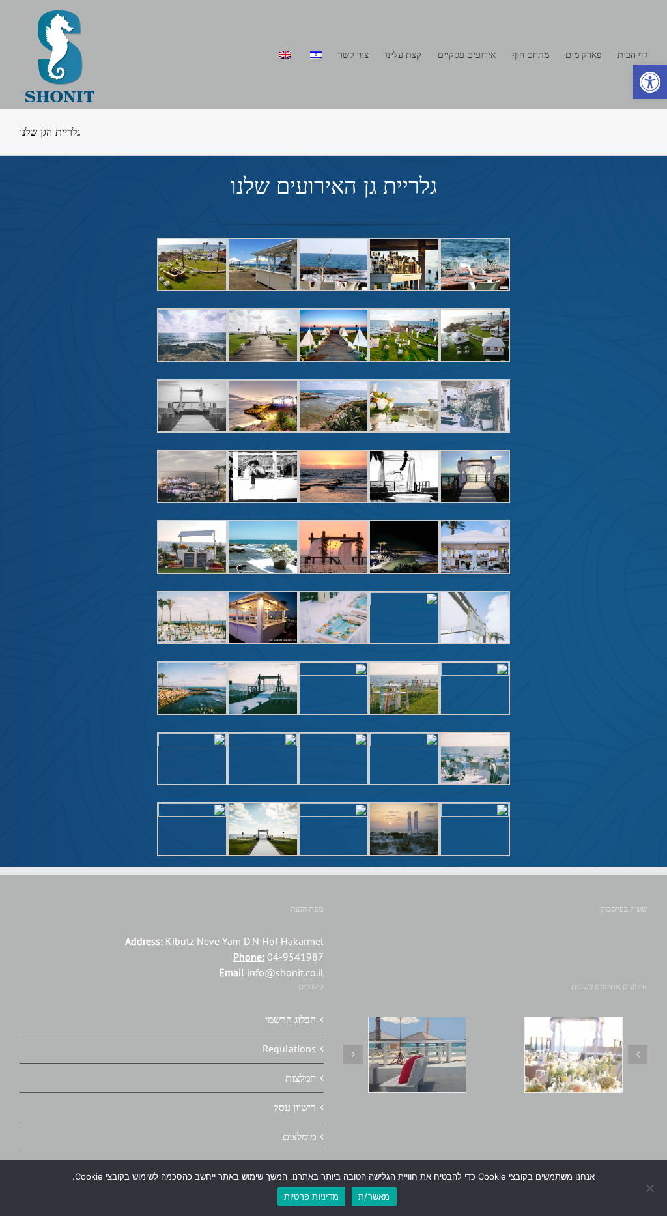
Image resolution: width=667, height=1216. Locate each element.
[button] (650, 82)
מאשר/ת (374, 1196)
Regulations (289, 1048)
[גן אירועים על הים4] (417, 1054)
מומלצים (299, 1136)
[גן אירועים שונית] (573, 1054)
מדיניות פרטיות (311, 1196)
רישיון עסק (294, 1107)
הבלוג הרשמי (290, 1019)
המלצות (300, 1077)
